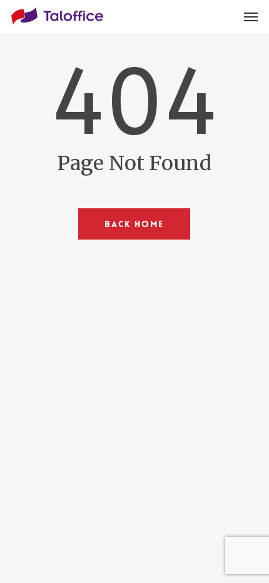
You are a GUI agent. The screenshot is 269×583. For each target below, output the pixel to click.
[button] (251, 16)
